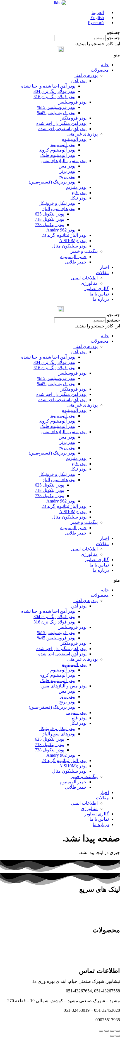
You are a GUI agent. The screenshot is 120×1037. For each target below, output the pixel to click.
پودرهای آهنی (85, 75)
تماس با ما (99, 294)
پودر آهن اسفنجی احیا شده (62, 128)
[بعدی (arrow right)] (112, 1036)
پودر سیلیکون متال (69, 246)
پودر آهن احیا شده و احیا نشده (48, 86)
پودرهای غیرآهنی (82, 134)
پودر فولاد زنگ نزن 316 (54, 96)
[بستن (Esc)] (118, 1031)
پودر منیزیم (76, 187)
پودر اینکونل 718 (49, 219)
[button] (60, 32)
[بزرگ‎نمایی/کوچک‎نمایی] (101, 1031)
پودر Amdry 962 (60, 230)
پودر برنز (67, 171)
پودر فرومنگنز (74, 118)
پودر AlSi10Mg (73, 240)
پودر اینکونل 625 (49, 214)
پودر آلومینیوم (74, 139)
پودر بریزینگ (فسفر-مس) (52, 182)
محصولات (100, 70)
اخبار (104, 267)
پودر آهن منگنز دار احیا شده (61, 123)
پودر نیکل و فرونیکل (57, 203)
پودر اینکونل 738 (49, 224)
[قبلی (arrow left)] (118, 1036)
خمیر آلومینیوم (73, 256)
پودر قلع (79, 192)
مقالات (102, 272)
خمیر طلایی (76, 262)
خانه (105, 64)
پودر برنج (67, 176)
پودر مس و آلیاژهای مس (64, 160)
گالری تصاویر (96, 288)
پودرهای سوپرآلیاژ (58, 208)
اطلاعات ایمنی (84, 278)
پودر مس (67, 166)
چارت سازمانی (106, 900)
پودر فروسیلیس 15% (56, 107)
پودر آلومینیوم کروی (57, 150)
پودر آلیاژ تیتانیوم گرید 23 (64, 235)
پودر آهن (79, 80)
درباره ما (101, 299)
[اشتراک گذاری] (112, 1031)
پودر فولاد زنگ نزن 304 (54, 91)
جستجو (113, 37)
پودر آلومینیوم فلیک (57, 155)
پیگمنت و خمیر (84, 251)
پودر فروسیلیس (72, 102)
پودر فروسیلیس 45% (56, 112)
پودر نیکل (78, 198)
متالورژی (89, 283)
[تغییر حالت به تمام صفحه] (106, 1031)
